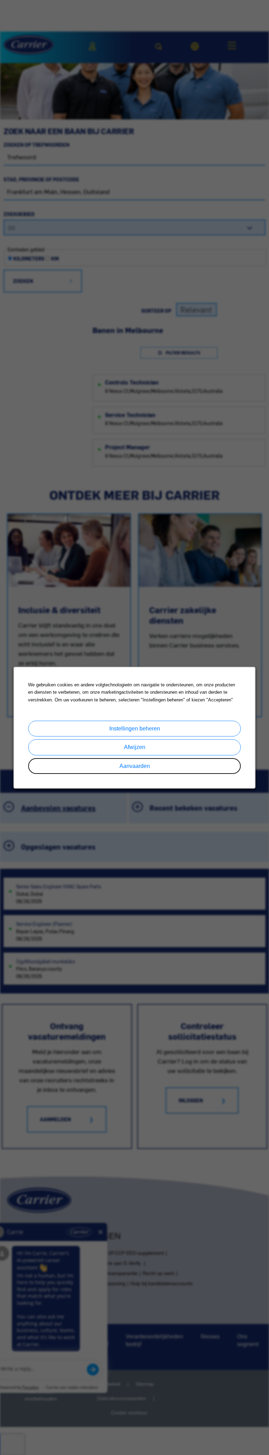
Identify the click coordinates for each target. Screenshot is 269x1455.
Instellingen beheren (134, 729)
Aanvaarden (134, 766)
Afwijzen (134, 747)
